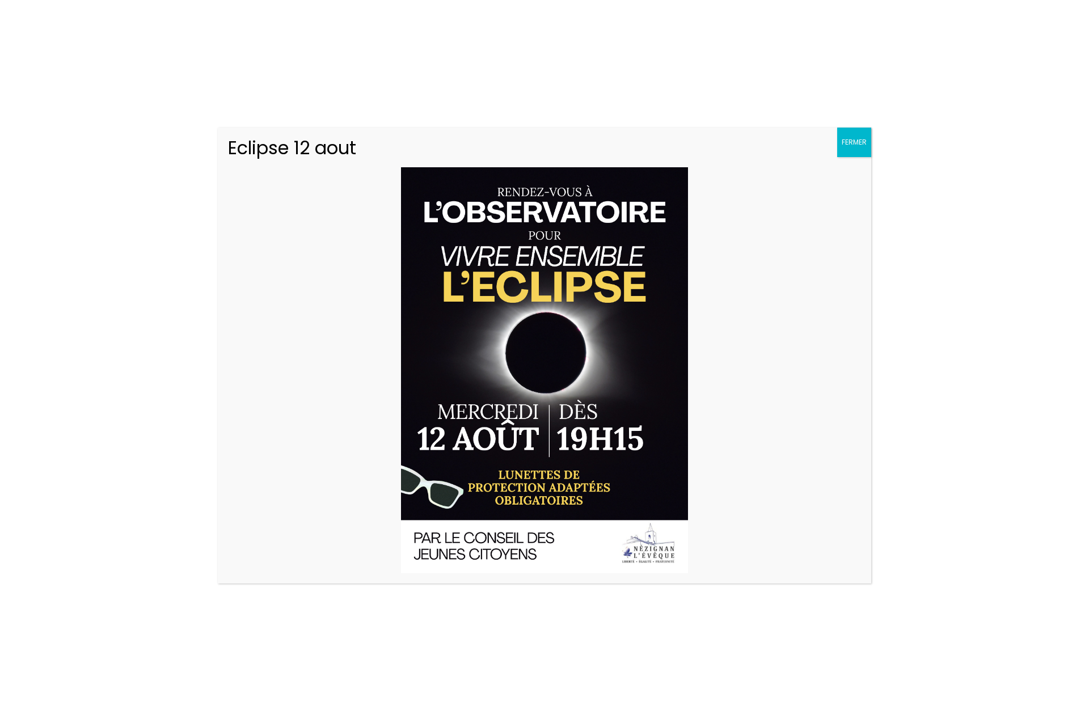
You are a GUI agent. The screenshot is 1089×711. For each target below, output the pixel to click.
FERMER (854, 142)
